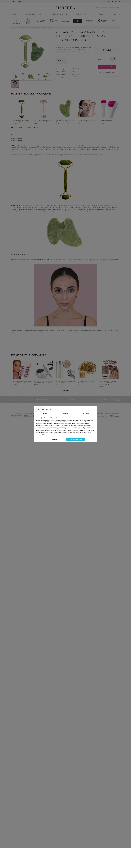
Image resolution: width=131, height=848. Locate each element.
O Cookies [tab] (86, 413)
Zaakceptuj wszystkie (76, 439)
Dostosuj (54, 439)
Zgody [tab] (45, 413)
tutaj (43, 434)
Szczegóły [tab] (65, 413)
